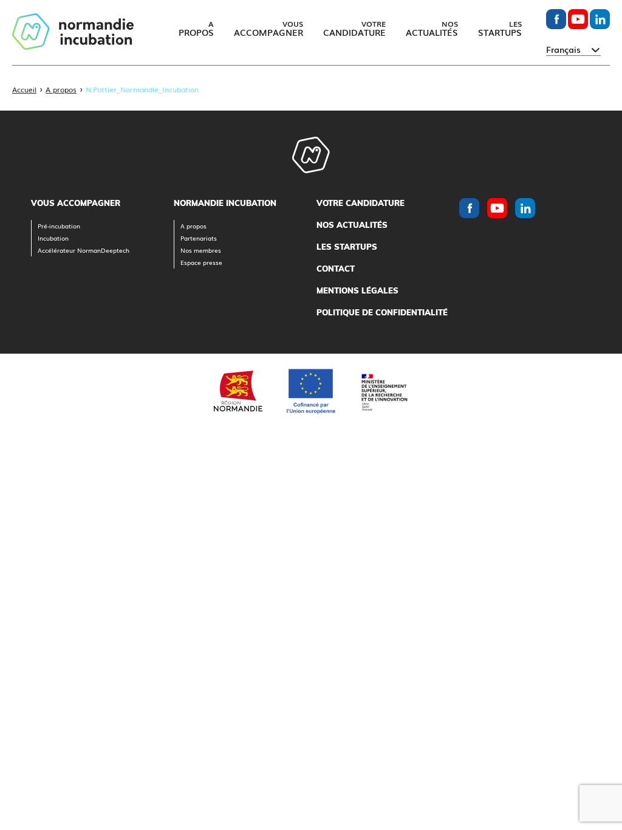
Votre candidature (360, 203)
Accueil (24, 89)
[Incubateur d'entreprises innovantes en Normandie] (73, 32)
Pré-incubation (59, 225)
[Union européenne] (311, 391)
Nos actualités (352, 225)
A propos (61, 89)
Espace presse (201, 262)
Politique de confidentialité (382, 312)
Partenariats (198, 237)
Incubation (53, 237)
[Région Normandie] (238, 391)
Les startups (346, 247)
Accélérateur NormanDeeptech (83, 250)
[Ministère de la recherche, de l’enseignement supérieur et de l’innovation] (384, 391)
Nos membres (200, 250)
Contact (335, 268)
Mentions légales (357, 290)
